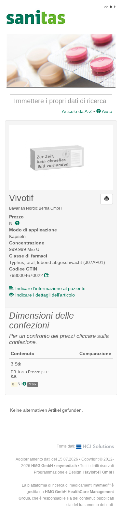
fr (111, 7)
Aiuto (106, 111)
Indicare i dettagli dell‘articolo (45, 294)
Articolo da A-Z (77, 111)
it (114, 7)
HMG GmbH (42, 465)
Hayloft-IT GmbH (98, 472)
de (106, 7)
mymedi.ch (66, 465)
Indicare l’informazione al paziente (50, 288)
